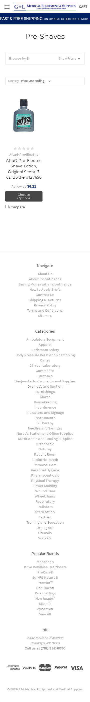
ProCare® (45, 572)
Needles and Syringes (45, 428)
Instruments (45, 418)
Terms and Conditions (45, 310)
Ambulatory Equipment (45, 339)
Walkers (45, 538)
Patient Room (45, 454)
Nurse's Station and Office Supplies (45, 433)
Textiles (45, 517)
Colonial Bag (45, 593)
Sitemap (45, 316)
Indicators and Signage (45, 413)
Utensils (45, 533)
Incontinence (45, 407)
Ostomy (45, 449)
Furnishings (45, 392)
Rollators (45, 507)
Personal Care (45, 465)
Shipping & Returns (45, 300)
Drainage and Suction (45, 386)
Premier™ (45, 583)
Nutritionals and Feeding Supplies (45, 439)
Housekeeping (45, 402)
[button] (45, 58)
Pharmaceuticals (45, 475)
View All (45, 614)
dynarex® (45, 609)
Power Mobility (45, 486)
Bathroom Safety (45, 350)
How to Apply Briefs (45, 289)
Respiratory (45, 501)
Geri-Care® (45, 588)
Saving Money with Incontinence (45, 284)
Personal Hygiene (45, 470)
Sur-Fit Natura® (45, 577)
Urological (45, 528)
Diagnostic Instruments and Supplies (45, 381)
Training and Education (45, 522)
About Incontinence (45, 279)
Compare (16, 207)
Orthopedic (45, 444)
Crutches (45, 376)
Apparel (45, 345)
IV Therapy (45, 423)
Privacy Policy (45, 305)
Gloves (45, 397)
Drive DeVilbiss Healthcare (45, 567)
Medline (45, 604)
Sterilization (45, 512)
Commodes (45, 371)
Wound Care (45, 491)
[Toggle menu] (7, 7)
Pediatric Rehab (45, 460)
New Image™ (45, 598)
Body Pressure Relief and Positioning (45, 355)
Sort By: (14, 81)
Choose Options (23, 196)
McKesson (45, 562)
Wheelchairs (45, 496)
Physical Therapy (45, 481)
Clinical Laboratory (45, 365)
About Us (45, 274)
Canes (45, 360)
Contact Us (45, 295)
